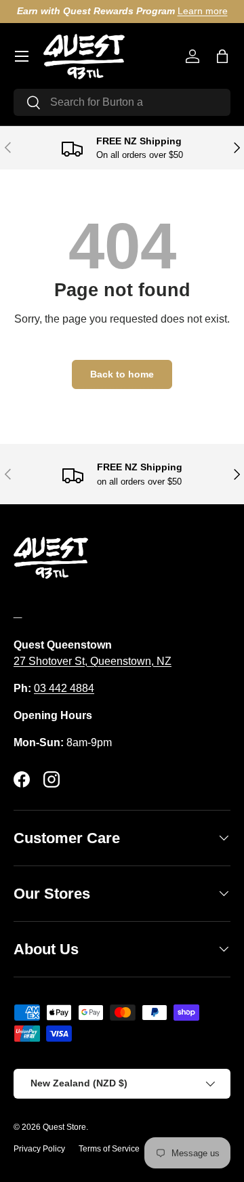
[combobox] (122, 102)
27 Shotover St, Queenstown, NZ (92, 661)
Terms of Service (109, 1149)
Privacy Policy (39, 1149)
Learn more (203, 10)
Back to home (122, 374)
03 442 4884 (64, 688)
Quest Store (64, 1127)
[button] (222, 56)
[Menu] (22, 56)
